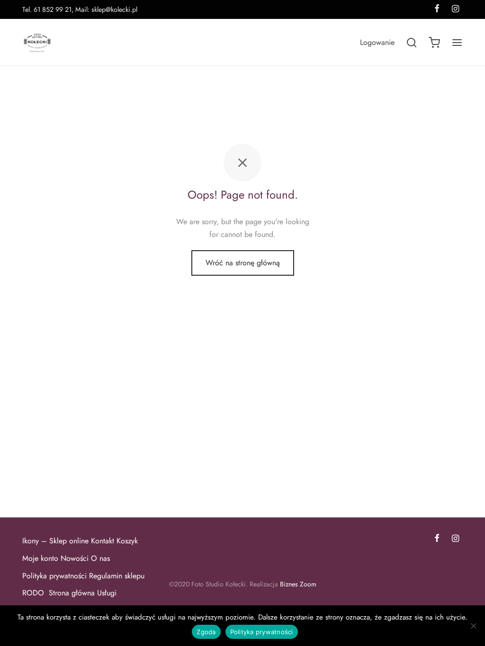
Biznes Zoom (298, 584)
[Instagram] (455, 539)
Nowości (75, 558)
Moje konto (40, 558)
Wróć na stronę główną (243, 262)
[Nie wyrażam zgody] (473, 625)
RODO (34, 592)
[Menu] (457, 42)
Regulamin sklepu (116, 575)
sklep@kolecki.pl (114, 9)
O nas (100, 558)
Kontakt (102, 540)
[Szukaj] (411, 42)
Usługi (107, 592)
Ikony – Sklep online (55, 540)
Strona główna (72, 592)
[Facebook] (437, 539)
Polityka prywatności (54, 575)
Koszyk (127, 540)
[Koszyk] (434, 42)
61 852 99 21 (53, 9)
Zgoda (206, 632)
